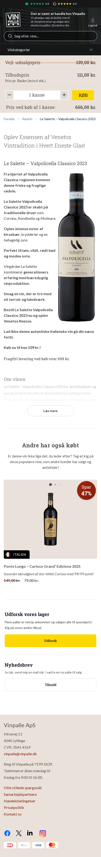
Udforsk (50, 640)
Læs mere (50, 411)
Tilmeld (50, 684)
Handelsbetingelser (19, 801)
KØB (83, 95)
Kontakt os (13, 814)
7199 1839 (43, 764)
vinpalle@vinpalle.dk (20, 753)
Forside (9, 119)
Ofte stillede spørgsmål (23, 787)
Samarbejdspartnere (20, 794)
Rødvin (27, 119)
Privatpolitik (14, 807)
